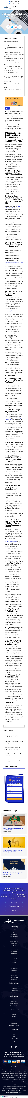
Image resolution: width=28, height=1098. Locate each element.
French (14, 1034)
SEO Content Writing (14, 949)
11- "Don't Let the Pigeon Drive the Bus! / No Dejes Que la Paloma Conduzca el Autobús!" (13, 77)
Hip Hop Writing (14, 951)
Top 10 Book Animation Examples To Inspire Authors (13, 828)
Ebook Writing (14, 979)
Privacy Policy (19, 1052)
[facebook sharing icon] (8, 27)
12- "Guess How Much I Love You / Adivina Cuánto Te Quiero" (13, 80)
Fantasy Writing (14, 988)
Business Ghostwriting (14, 945)
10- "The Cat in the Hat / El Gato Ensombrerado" (11, 73)
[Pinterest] (16, 1047)
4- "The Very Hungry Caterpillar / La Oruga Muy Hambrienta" (14, 55)
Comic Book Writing (14, 968)
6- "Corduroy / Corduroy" (9, 60)
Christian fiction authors (11, 541)
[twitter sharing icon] (12, 27)
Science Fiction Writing (14, 990)
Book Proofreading (14, 1005)
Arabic (14, 1036)
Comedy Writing (14, 970)
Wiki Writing (14, 960)
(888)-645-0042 (15, 906)
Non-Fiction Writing (14, 936)
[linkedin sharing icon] (20, 27)
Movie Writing (14, 972)
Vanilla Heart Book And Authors (16, 1056)
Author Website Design (14, 1019)
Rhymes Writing (14, 939)
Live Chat (14, 910)
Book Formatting (14, 1001)
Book (7, 108)
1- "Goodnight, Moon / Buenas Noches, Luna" (13, 45)
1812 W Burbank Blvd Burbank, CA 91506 (14, 1054)
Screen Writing (14, 975)
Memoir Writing (14, 934)
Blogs (14, 1041)
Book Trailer (14, 1016)
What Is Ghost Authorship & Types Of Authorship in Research (13, 851)
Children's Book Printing (14, 1025)
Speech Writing (14, 962)
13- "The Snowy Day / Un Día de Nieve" (12, 83)
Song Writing (14, 932)
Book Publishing (14, 1021)
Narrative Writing (14, 956)
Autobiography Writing (14, 977)
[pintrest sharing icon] (16, 27)
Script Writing (14, 953)
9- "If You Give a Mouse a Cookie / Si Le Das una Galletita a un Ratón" (13, 69)
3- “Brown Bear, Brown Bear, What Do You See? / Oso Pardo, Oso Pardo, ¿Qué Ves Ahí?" (14, 51)
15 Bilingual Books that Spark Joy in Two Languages (12, 42)
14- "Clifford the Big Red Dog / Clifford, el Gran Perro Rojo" (14, 86)
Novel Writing (14, 958)
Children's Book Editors (14, 1003)
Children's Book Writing (14, 941)
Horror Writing (14, 992)
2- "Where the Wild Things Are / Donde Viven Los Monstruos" (13, 48)
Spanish (14, 1032)
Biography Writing (14, 943)
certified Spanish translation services (14, 262)
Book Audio (14, 1014)
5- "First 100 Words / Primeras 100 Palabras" (13, 58)
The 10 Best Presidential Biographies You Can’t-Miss (13, 873)
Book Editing (14, 999)
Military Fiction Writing (14, 966)
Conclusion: (6, 92)
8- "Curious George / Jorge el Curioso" (12, 66)
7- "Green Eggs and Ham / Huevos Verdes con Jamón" (13, 63)
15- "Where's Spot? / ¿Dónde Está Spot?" (12, 89)
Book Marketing (14, 1023)
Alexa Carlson (14, 20)
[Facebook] (12, 1047)
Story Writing (14, 929)
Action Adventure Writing (14, 986)
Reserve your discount (14, 799)
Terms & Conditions (10, 1052)
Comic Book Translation (14, 1038)
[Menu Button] (24, 7)
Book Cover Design (14, 1012)
